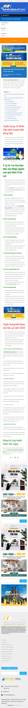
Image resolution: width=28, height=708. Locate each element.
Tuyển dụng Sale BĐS (7, 653)
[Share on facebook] (10, 457)
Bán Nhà (4, 640)
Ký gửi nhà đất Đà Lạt (7, 644)
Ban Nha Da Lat (17, 705)
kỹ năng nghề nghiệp (11, 284)
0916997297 (6, 691)
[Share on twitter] (12, 457)
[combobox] (14, 25)
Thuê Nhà (4, 642)
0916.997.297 (6, 15)
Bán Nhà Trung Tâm (6, 656)
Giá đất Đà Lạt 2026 (6, 658)
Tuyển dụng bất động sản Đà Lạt (11, 80)
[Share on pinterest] (17, 457)
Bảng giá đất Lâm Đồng (7, 651)
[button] (14, 118)
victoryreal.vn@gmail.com (9, 694)
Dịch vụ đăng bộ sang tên (8, 647)
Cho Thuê (5, 668)
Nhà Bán (13, 668)
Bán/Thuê (3, 28)
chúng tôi (11, 187)
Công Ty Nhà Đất (6, 660)
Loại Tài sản (3, 33)
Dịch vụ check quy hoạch (7, 649)
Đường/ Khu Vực (4, 22)
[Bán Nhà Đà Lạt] (14, 12)
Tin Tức (15, 74)
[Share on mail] (15, 457)
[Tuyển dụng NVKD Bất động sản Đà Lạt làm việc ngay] (14, 60)
